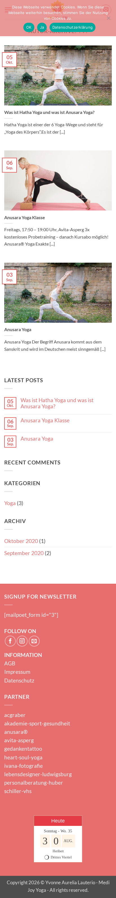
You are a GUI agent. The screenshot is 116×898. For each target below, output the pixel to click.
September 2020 (24, 553)
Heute (58, 821)
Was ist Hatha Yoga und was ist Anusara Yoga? (49, 112)
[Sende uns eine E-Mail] (34, 641)
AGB (9, 663)
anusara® (16, 732)
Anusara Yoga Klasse (24, 217)
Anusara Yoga (17, 329)
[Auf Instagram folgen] (22, 641)
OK (29, 27)
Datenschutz (19, 680)
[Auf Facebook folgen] (10, 641)
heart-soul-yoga (23, 757)
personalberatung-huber (33, 782)
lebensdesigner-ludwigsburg (38, 774)
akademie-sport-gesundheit (37, 723)
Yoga (10, 503)
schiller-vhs (18, 791)
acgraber (15, 715)
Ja (42, 27)
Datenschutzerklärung (72, 27)
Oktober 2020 (21, 541)
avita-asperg (19, 740)
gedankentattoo (23, 748)
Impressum (17, 671)
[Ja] (108, 19)
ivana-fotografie (23, 765)
